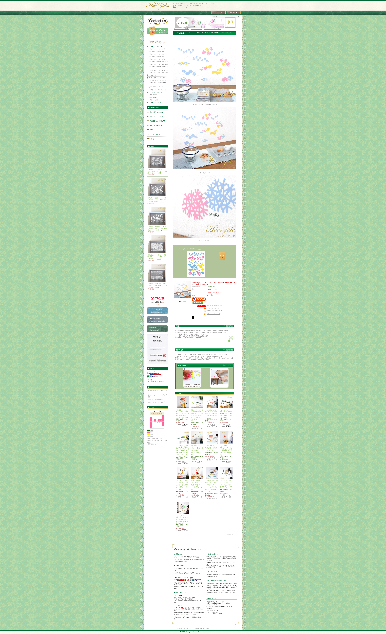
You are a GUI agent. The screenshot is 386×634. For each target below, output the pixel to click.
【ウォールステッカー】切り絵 (157, 49)
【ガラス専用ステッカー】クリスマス (158, 87)
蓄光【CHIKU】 (154, 95)
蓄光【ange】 (153, 97)
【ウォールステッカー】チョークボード (158, 67)
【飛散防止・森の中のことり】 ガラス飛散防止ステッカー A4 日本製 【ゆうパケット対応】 (157, 228)
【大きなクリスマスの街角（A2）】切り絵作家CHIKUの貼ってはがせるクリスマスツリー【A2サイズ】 (226, 413)
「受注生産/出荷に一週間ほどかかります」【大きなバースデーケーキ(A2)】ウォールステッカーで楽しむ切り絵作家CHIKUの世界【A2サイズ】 (211, 486)
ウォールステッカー (156, 46)
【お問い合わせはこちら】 (213, 605)
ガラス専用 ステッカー (157, 78)
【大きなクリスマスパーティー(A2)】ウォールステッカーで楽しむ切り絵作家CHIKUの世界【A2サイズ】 (226, 484)
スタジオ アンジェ (156, 117)
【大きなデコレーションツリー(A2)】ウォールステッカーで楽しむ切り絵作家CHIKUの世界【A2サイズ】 (182, 519)
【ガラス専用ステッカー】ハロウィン (158, 83)
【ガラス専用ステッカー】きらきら (159, 80)
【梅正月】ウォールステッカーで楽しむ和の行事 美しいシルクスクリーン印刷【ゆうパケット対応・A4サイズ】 (182, 413)
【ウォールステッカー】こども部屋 (159, 64)
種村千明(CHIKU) (155, 125)
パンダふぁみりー (155, 134)
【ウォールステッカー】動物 (157, 56)
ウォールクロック (155, 102)
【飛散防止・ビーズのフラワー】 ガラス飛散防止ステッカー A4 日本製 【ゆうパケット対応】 (157, 171)
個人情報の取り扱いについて (185, 628)
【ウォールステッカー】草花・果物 (159, 72)
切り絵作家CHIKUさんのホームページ (157, 391)
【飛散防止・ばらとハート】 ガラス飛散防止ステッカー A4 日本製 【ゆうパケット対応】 (156, 199)
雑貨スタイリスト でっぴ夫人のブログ (157, 396)
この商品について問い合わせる (215, 311)
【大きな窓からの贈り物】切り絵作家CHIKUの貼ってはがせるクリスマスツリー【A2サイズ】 (211, 413)
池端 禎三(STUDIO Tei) (158, 112)
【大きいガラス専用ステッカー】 (158, 90)
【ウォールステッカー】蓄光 (157, 51)
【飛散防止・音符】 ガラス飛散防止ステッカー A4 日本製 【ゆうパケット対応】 (157, 285)
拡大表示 (183, 301)
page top (230, 534)
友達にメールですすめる (213, 314)
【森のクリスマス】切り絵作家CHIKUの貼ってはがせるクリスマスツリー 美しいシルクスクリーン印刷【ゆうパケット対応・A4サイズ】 (197, 415)
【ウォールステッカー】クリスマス (159, 70)
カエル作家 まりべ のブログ (156, 402)
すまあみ (152, 139)
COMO (151, 130)
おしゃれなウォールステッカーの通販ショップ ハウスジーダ (193, 3)
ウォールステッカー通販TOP (181, 29)
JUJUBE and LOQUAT (157, 121)
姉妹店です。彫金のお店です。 (156, 399)
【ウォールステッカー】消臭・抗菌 (159, 61)
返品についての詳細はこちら (214, 305)
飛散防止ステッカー (156, 75)
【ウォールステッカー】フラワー (158, 54)
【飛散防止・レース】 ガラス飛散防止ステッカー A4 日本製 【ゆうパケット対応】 (157, 256)
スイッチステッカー (156, 92)
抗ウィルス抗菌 (154, 100)
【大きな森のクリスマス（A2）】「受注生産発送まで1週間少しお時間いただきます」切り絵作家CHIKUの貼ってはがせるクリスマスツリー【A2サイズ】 (182, 451)
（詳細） (194, 614)
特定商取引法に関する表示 (202, 628)
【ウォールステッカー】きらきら (158, 59)
